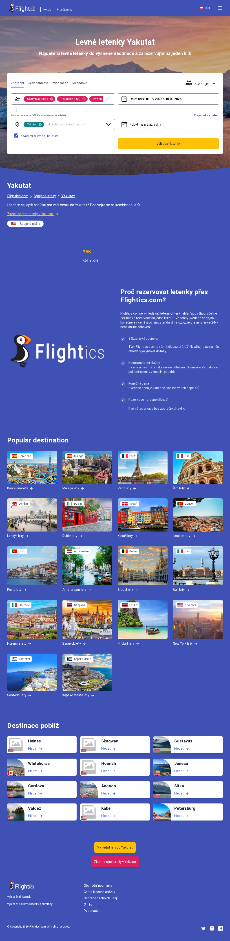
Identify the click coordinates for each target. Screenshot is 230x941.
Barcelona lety (17, 488)
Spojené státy (45, 196)
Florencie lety (16, 643)
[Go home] (21, 886)
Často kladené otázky (99, 892)
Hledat (33, 748)
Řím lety (179, 488)
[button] (220, 8)
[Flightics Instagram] (212, 928)
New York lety (182, 643)
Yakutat (68, 196)
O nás (88, 904)
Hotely (47, 9)
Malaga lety (70, 488)
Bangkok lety (71, 643)
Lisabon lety (181, 536)
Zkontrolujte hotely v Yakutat (30, 214)
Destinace (91, 911)
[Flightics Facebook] (220, 928)
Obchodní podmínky (98, 885)
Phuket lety (126, 643)
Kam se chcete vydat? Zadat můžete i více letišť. (39, 115)
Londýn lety (15, 536)
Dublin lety (69, 536)
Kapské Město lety (75, 695)
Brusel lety (125, 589)
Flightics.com (17, 196)
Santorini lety (16, 695)
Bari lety (179, 589)
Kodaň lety (125, 536)
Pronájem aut (65, 9)
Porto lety (14, 589)
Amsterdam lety (74, 589)
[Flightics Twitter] (203, 928)
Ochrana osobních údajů (101, 898)
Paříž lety (124, 488)
